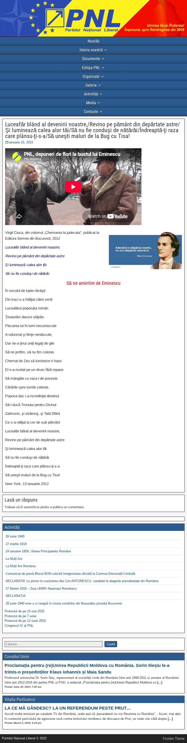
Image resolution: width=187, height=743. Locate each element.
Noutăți (93, 41)
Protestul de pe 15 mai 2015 (24, 611)
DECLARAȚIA (16, 596)
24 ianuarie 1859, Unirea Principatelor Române (38, 551)
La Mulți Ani (14, 559)
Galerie (91, 85)
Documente (91, 58)
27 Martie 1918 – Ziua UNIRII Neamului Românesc (41, 588)
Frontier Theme (174, 738)
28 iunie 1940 (15, 536)
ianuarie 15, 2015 (21, 142)
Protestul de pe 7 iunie (20, 616)
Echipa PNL (91, 67)
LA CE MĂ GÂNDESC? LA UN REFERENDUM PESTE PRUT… (68, 708)
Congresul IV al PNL (19, 625)
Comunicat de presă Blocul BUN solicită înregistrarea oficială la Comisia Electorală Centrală (70, 573)
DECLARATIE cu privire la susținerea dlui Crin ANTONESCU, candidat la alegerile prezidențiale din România (82, 581)
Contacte (91, 111)
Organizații (91, 76)
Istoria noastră (91, 50)
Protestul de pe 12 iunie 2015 (25, 621)
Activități (91, 94)
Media (91, 102)
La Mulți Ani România (21, 566)
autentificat (31, 507)
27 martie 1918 (16, 544)
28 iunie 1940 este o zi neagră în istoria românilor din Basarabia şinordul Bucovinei (64, 603)
